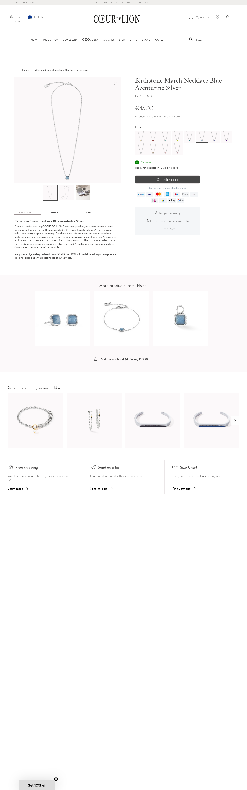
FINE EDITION (49, 39)
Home (25, 70)
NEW (34, 39)
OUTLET (160, 39)
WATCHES (109, 39)
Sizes (88, 212)
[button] (235, 420)
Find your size (181, 488)
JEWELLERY (70, 39)
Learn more (15, 488)
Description (22, 212)
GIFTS (133, 39)
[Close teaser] (56, 779)
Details (54, 212)
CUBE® (90, 39)
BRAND (146, 39)
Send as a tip (98, 488)
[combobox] (213, 40)
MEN (122, 39)
